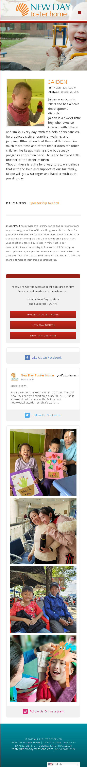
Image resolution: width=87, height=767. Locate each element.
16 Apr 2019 (27, 379)
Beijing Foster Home (43, 314)
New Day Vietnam (43, 335)
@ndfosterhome (66, 375)
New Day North (43, 325)
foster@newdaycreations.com (32, 749)
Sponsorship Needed (44, 203)
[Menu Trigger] (80, 12)
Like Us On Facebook (47, 357)
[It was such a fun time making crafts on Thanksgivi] (43, 668)
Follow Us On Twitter (47, 415)
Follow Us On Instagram (47, 711)
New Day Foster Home (37, 375)
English (57, 764)
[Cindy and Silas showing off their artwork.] (43, 462)
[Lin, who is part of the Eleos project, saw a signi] (43, 531)
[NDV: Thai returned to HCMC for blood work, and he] (43, 599)
